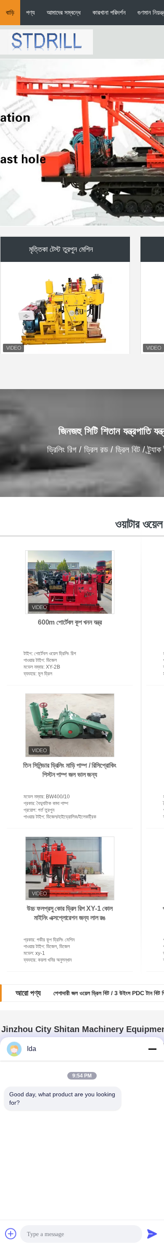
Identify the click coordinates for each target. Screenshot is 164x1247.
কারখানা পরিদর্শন (109, 12)
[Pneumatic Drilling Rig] (82, 143)
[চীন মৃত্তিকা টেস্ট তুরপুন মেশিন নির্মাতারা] (65, 307)
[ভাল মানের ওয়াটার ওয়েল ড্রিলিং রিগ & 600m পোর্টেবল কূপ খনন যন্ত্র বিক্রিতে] (69, 582)
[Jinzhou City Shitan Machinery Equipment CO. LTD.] (46, 41)
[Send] (152, 1233)
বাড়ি (10, 12)
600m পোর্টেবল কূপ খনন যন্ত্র (70, 622)
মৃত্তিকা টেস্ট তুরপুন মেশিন (61, 248)
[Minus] (152, 1049)
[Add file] (11, 1233)
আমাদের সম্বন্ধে (64, 12)
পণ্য (30, 12)
